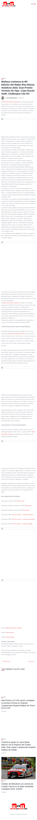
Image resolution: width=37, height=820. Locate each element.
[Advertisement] (18, 27)
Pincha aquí (21, 501)
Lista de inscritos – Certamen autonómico (23, 519)
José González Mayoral (11, 98)
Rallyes (3, 78)
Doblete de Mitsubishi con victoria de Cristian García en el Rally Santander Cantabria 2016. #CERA (17, 786)
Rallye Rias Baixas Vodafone (11, 102)
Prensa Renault (9, 637)
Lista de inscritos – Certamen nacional (22, 514)
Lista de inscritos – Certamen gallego (22, 523)
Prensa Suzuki (10, 632)
